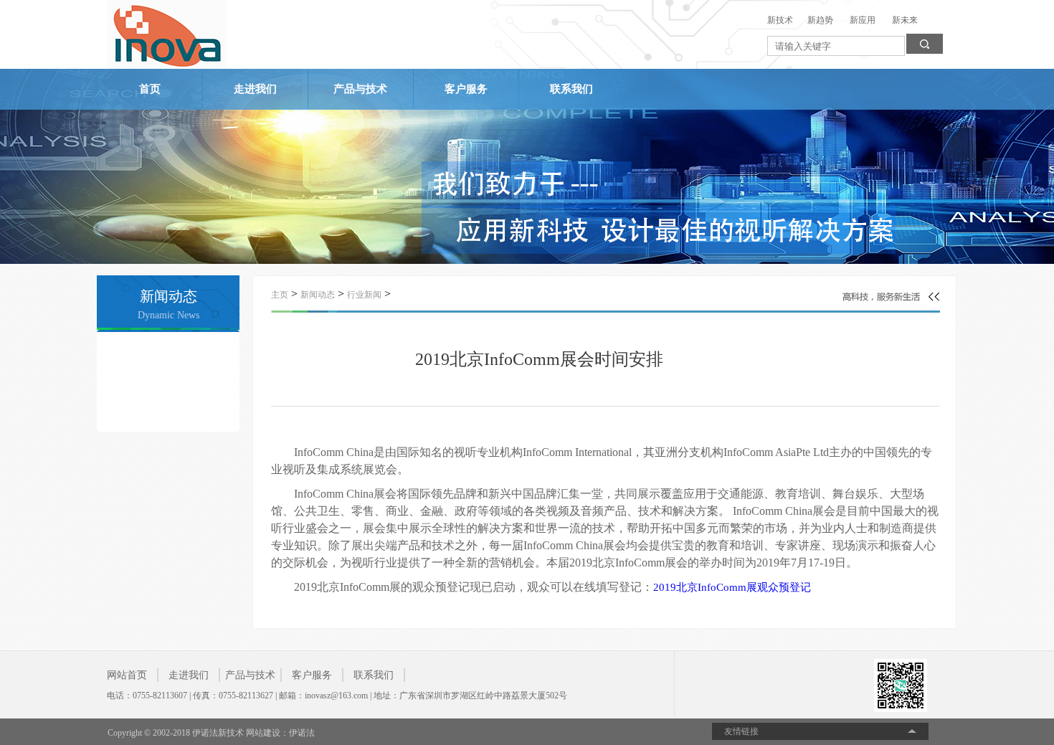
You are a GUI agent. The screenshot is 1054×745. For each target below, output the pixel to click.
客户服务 (466, 89)
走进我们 (255, 89)
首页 (150, 89)
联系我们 (571, 89)
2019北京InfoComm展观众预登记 (732, 587)
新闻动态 (317, 295)
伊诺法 (302, 733)
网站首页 (127, 675)
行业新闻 (364, 295)
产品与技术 (360, 89)
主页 (279, 295)
